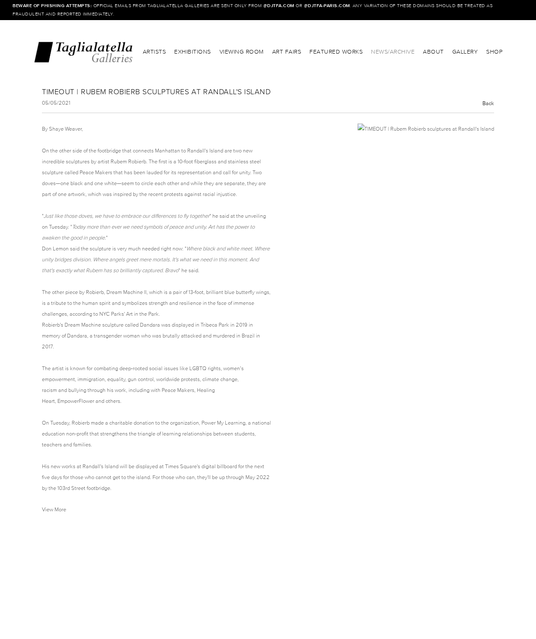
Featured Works (336, 52)
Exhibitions (192, 52)
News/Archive (393, 52)
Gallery (465, 52)
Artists (154, 52)
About (433, 52)
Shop (494, 52)
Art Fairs (287, 52)
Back (488, 103)
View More (54, 509)
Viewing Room (241, 52)
